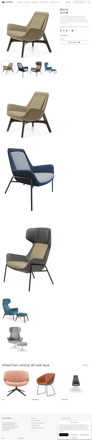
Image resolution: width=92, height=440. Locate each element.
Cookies (3, 438)
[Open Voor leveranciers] (49, 2)
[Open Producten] (23, 2)
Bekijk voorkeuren (84, 434)
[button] (74, 42)
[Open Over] (59, 2)
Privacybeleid (74, 437)
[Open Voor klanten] (38, 2)
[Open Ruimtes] (29, 2)
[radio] (61, 30)
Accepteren (64, 434)
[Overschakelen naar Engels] (69, 2)
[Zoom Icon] (29, 32)
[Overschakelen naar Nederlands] (66, 2)
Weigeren (74, 434)
